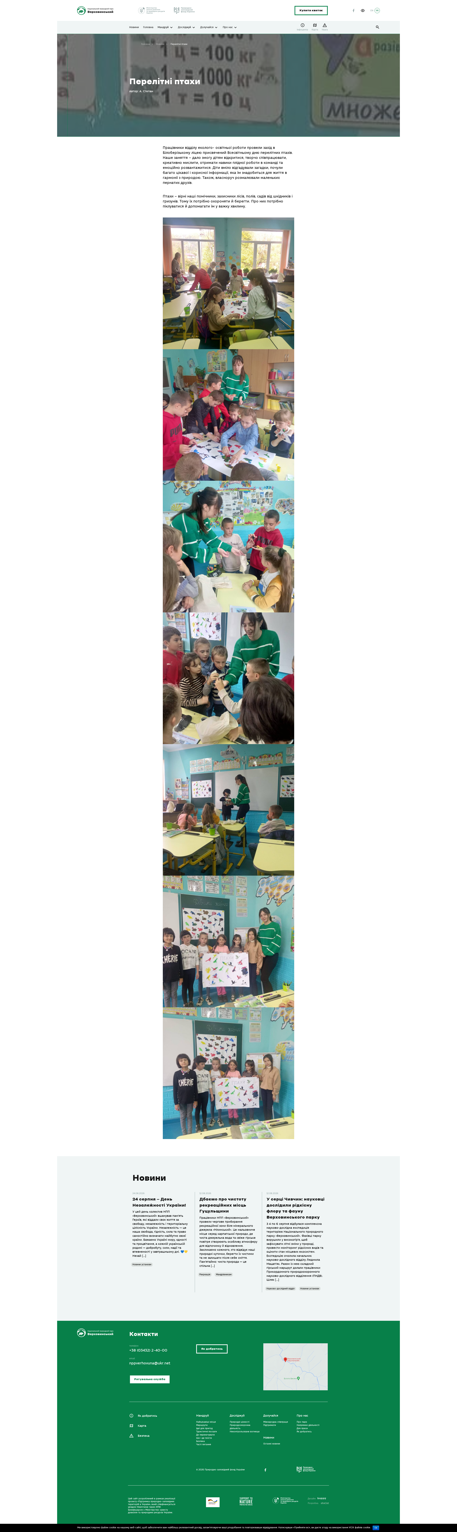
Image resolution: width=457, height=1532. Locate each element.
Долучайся (207, 27)
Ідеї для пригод (204, 1428)
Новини (134, 27)
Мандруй (163, 27)
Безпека (143, 1435)
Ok (376, 1528)
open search (377, 27)
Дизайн (312, 1498)
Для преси (302, 1428)
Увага (325, 29)
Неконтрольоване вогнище (245, 1431)
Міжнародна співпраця (275, 1422)
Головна (148, 27)
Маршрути (202, 1425)
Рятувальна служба (149, 1379)
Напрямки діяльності (308, 1425)
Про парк (302, 1422)
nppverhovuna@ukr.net (149, 1363)
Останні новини (271, 1443)
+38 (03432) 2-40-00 (148, 1350)
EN (371, 10)
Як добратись (212, 1349)
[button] (363, 10)
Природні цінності (239, 1422)
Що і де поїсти (204, 1438)
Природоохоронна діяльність (240, 1427)
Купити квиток (311, 10)
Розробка (318, 1503)
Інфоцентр (302, 29)
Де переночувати (205, 1435)
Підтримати (269, 1425)
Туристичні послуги (206, 1431)
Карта (315, 29)
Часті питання (203, 1444)
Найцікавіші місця (206, 1422)
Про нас (228, 27)
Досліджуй (184, 27)
